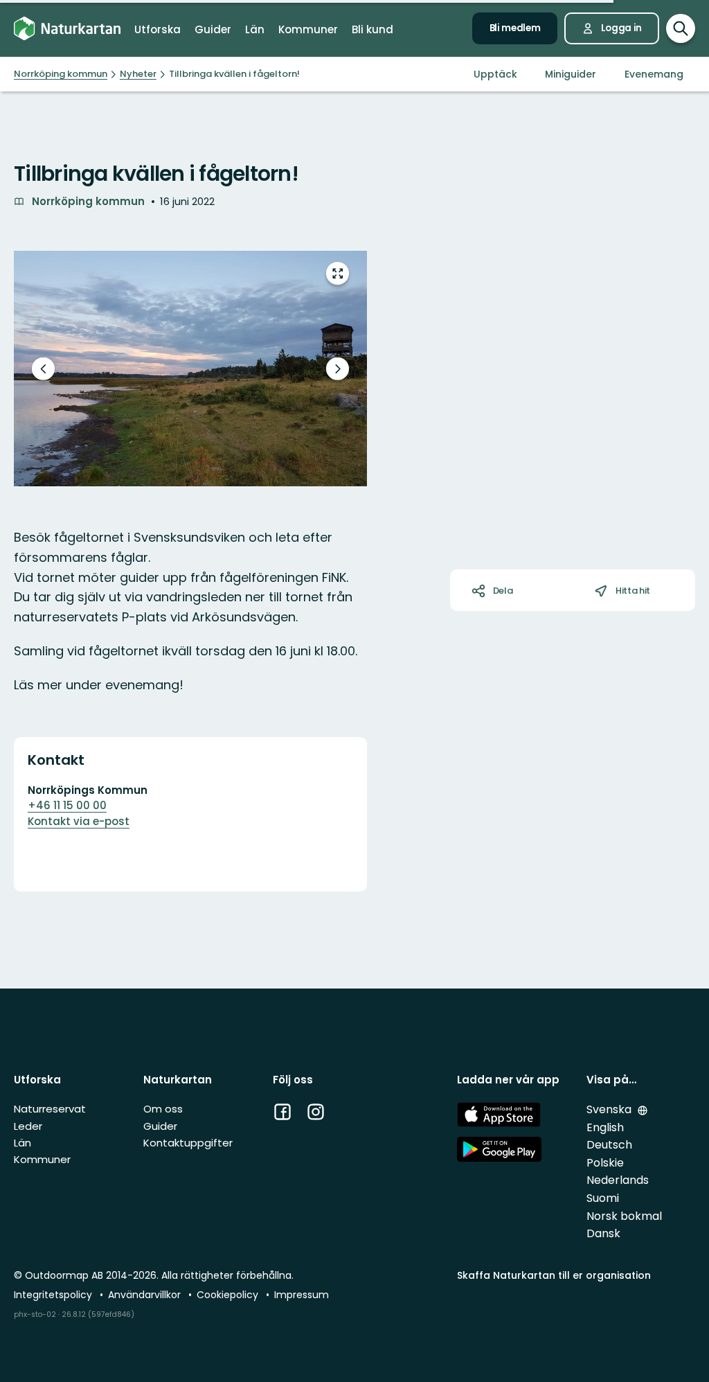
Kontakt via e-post (78, 821)
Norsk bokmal (624, 1216)
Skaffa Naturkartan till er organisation (554, 1275)
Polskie (605, 1163)
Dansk (603, 1233)
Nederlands (617, 1180)
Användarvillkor (145, 1295)
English (605, 1127)
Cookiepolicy (229, 1295)
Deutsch (609, 1145)
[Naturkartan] (67, 28)
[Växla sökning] (680, 28)
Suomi (602, 1198)
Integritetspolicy (54, 1295)
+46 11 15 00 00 (67, 805)
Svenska (610, 1109)
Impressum (301, 1295)
